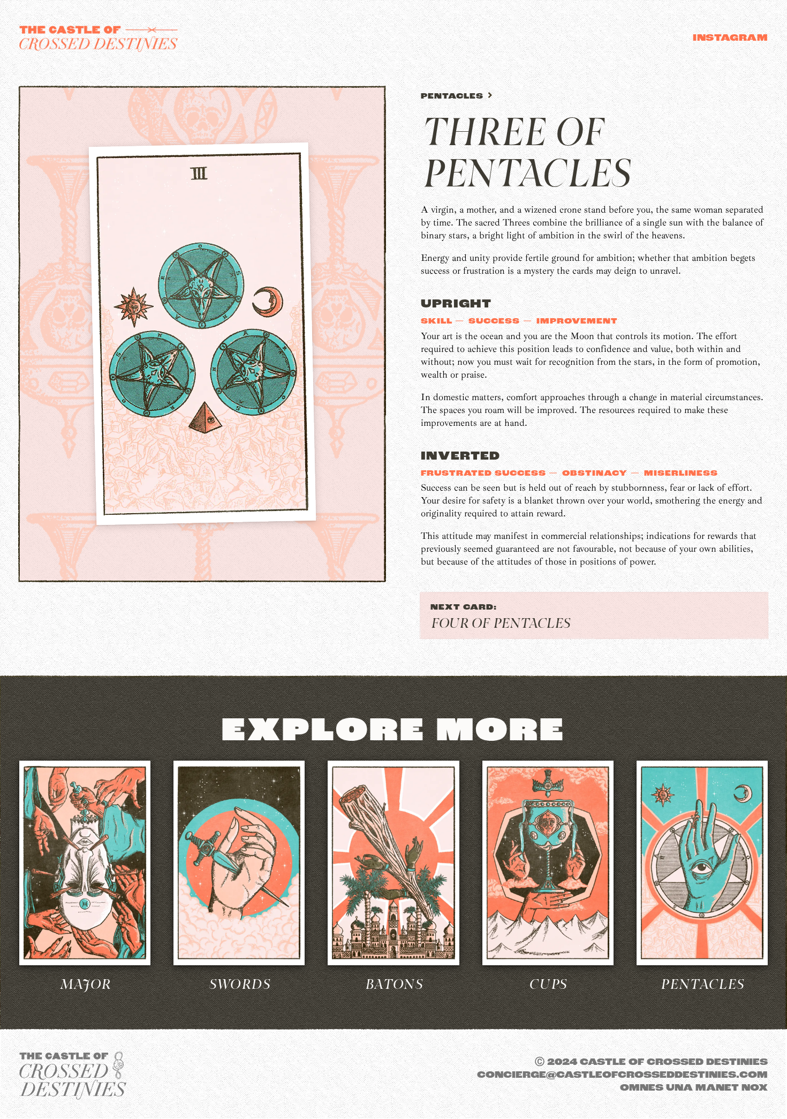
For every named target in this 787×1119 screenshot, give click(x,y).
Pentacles (453, 97)
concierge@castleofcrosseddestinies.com (622, 1075)
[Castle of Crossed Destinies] (98, 38)
